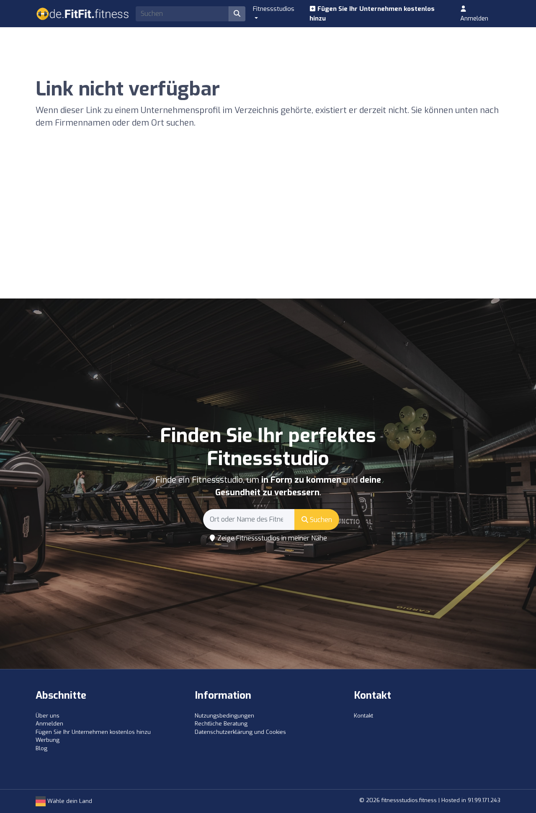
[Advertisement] (268, 235)
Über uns (47, 715)
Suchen (320, 519)
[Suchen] (237, 13)
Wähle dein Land (69, 801)
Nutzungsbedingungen (224, 715)
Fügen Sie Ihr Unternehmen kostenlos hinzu (372, 14)
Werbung (47, 740)
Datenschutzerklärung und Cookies (240, 732)
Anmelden (474, 18)
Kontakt (363, 715)
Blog (41, 748)
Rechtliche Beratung (221, 723)
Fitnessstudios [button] (273, 9)
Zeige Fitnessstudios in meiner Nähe (271, 538)
